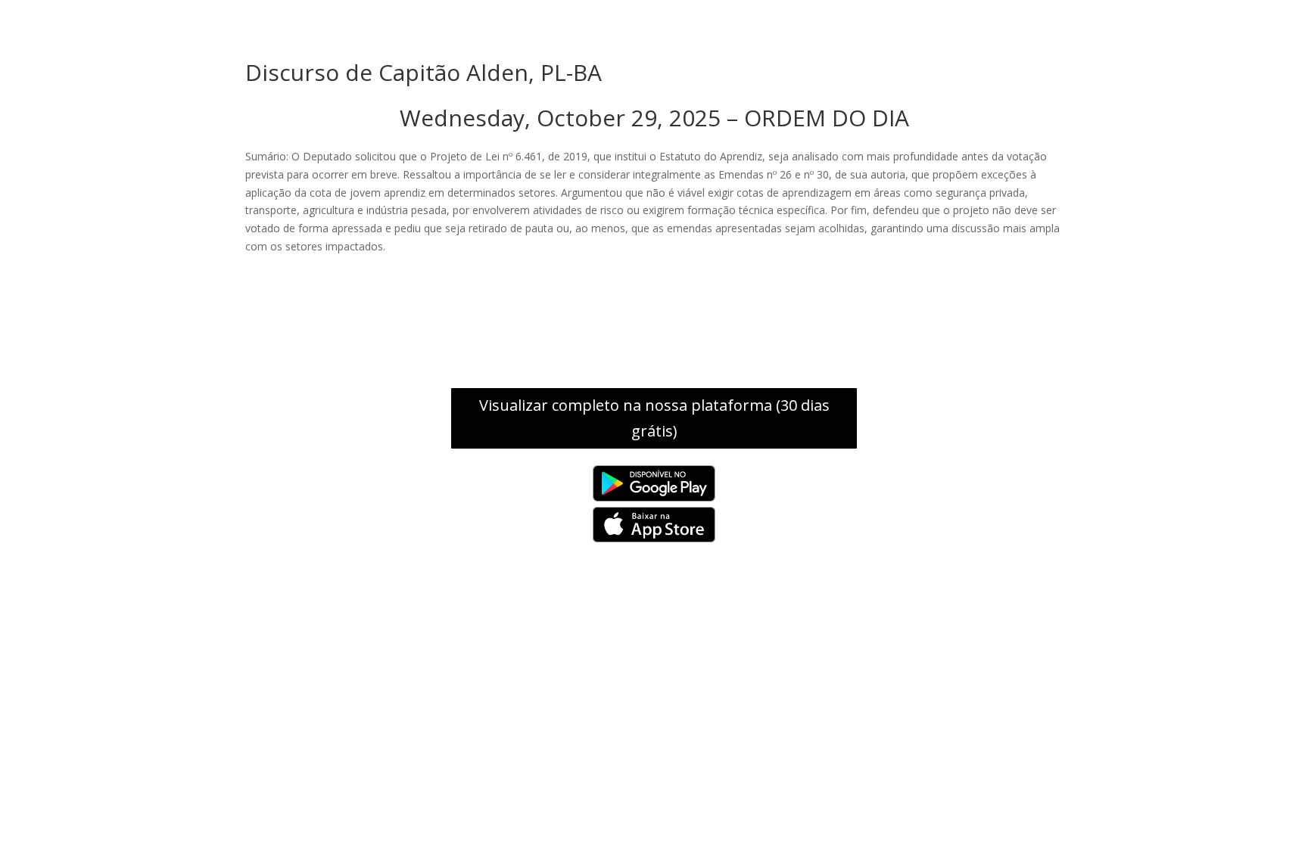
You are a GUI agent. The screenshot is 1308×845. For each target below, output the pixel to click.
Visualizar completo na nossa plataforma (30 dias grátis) (654, 418)
